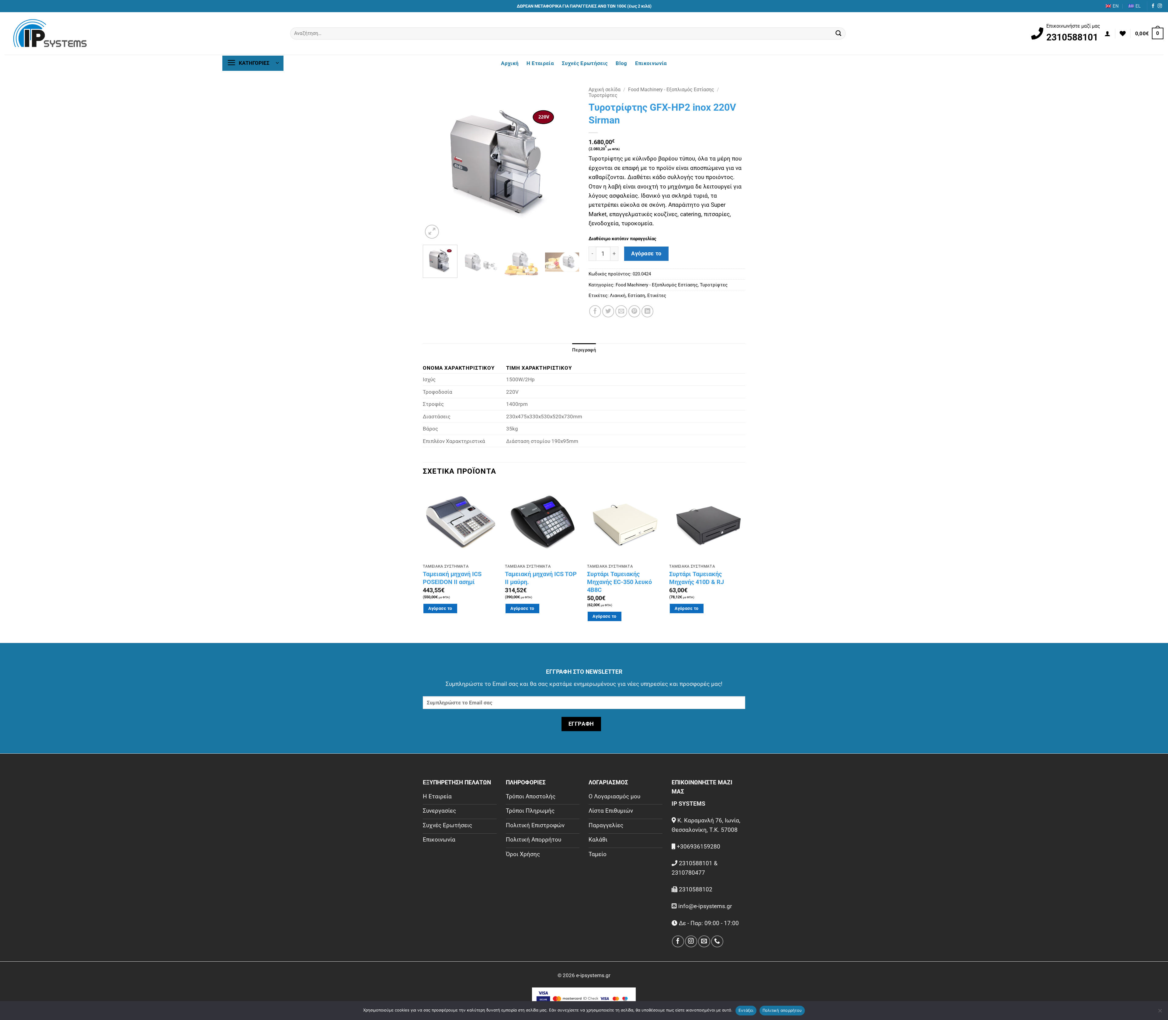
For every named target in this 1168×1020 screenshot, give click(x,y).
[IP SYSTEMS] (50, 33)
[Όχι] (1159, 1012)
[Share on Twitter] (608, 311)
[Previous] (433, 162)
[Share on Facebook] (595, 311)
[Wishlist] (1123, 33)
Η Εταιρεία (540, 63)
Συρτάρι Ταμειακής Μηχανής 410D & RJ (696, 578)
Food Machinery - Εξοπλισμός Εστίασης (671, 89)
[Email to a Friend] (621, 311)
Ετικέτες (656, 295)
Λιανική (618, 295)
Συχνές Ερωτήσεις (585, 63)
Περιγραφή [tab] (584, 350)
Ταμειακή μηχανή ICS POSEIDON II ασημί (452, 578)
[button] (1107, 33)
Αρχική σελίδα (604, 89)
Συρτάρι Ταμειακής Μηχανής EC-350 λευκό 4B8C (619, 581)
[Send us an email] (704, 941)
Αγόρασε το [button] (440, 608)
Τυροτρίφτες (603, 95)
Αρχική (510, 63)
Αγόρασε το (646, 253)
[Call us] (717, 941)
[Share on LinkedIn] (647, 311)
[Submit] (839, 33)
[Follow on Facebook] (1153, 6)
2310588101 (1072, 37)
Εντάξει (746, 1010)
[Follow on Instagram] (1160, 6)
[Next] (568, 162)
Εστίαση (636, 295)
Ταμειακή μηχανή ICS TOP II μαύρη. (541, 578)
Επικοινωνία (651, 63)
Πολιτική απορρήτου (782, 1010)
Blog (621, 63)
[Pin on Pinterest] (634, 311)
